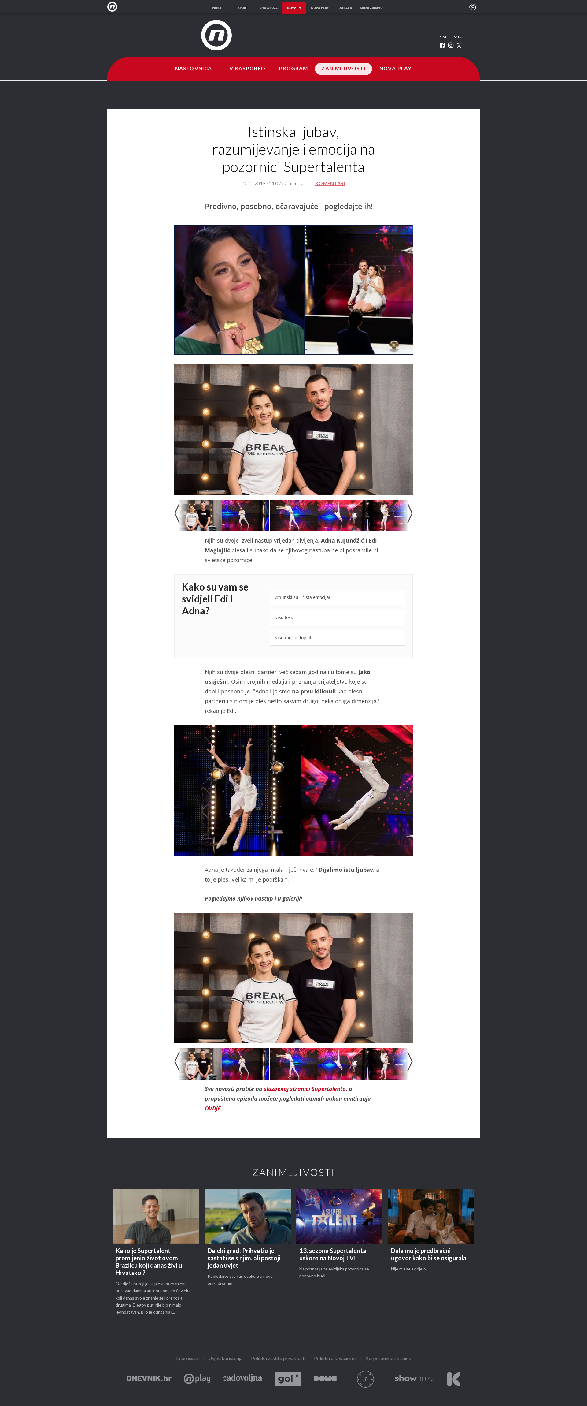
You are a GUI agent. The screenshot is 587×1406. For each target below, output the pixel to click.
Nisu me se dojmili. (294, 637)
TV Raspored (245, 69)
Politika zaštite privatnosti (278, 1359)
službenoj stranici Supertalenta (305, 1088)
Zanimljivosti (343, 69)
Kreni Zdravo (453, 1379)
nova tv (294, 8)
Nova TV (114, 7)
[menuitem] (472, 7)
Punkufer (365, 1379)
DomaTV (325, 1379)
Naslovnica (193, 69)
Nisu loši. (283, 617)
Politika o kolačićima (335, 1359)
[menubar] (472, 7)
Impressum (188, 1359)
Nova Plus (197, 1379)
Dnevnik (149, 1379)
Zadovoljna (242, 1379)
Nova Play (395, 69)
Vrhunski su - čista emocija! (302, 597)
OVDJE (213, 1108)
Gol (288, 1379)
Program (293, 69)
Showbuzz (414, 1379)
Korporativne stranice (388, 1359)
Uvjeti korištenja (225, 1359)
